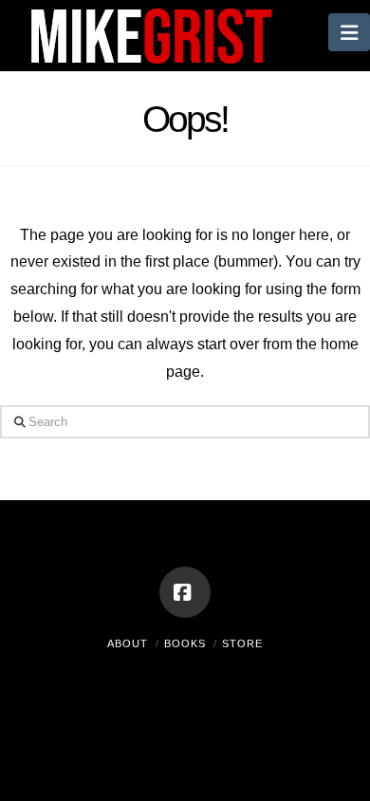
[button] (349, 32)
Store (242, 643)
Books (185, 643)
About (127, 643)
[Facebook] (185, 592)
